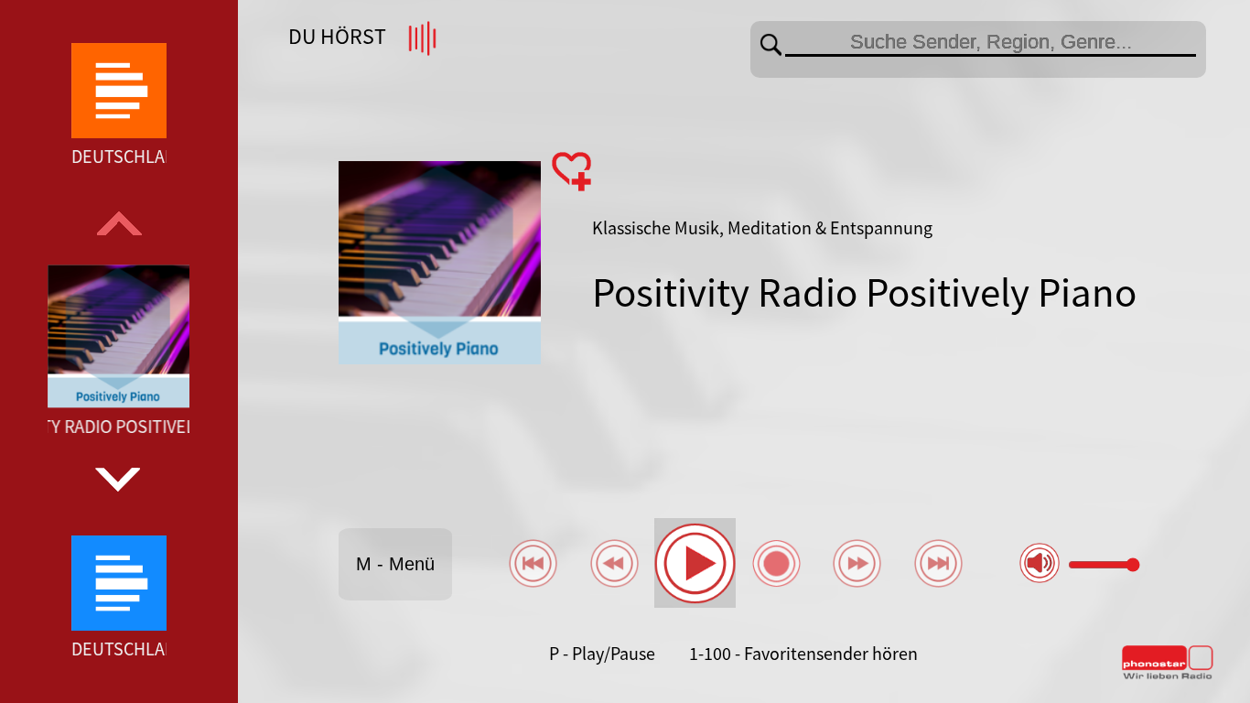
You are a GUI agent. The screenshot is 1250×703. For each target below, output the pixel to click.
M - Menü (395, 564)
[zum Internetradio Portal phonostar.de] (1167, 675)
